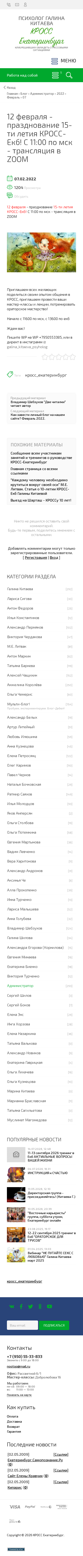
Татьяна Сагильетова (24, 1110)
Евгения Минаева (21, 957)
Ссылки (61, 1454)
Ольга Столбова (20, 822)
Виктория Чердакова (24, 636)
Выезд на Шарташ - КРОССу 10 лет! (41, 500)
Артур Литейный (21, 726)
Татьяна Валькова (22, 1043)
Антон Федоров (20, 608)
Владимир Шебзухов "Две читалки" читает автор (38, 403)
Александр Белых (22, 717)
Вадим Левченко (21, 851)
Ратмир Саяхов (19, 794)
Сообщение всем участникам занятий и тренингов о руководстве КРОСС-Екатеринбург (41, 457)
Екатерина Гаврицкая (24, 1062)
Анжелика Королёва (24, 684)
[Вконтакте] (11, 1306)
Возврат (13, 1426)
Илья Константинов (23, 617)
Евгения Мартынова (23, 842)
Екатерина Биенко (22, 966)
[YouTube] (49, 1306)
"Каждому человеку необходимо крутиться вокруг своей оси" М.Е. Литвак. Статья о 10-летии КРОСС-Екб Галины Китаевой (40, 486)
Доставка (14, 1421)
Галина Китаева (20, 588)
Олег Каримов (19, 765)
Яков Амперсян (19, 813)
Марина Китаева (21, 1091)
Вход (54, 557)
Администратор (20, 985)
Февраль (13, 97)
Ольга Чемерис (20, 694)
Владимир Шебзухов (24, 928)
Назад (11, 87)
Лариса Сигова (19, 598)
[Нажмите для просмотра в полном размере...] (41, 251)
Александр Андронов (25, 870)
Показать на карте (19, 1394)
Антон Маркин (19, 656)
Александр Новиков (24, 1053)
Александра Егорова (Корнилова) (35, 947)
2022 (60, 93)
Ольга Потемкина (21, 832)
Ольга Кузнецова (21, 1081)
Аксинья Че (16, 880)
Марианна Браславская (26, 1100)
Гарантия (14, 1431)
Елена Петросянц (21, 755)
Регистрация (36, 557)
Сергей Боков (18, 1005)
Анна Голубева (19, 918)
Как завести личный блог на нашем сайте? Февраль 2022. (38, 416)
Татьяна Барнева (21, 665)
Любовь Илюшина (22, 736)
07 (24, 97)
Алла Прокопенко (22, 890)
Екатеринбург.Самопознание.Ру (35, 1460)
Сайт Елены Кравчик (25, 1475)
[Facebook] (21, 1306)
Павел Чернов (18, 774)
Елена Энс (15, 1014)
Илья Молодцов (20, 803)
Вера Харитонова (21, 861)
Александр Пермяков (25, 627)
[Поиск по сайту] (69, 75)
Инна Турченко (19, 899)
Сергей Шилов (19, 995)
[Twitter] (30, 1306)
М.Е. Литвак (16, 646)
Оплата (12, 1416)
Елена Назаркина (21, 1033)
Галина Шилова (20, 937)
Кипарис (15, 1487)
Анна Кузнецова (20, 746)
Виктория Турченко (23, 976)
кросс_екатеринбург (46, 374)
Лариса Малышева (23, 909)
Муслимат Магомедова (27, 1120)
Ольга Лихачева (20, 1072)
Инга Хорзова (18, 1024)
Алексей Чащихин (22, 675)
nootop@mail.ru (18, 1366)
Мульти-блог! (18, 704)
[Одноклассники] (40, 1306)
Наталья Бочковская (24, 784)
